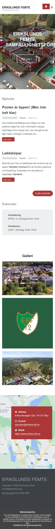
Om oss (25, 59)
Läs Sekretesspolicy (32, 525)
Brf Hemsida (8, 492)
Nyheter (23, 117)
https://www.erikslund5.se (27, 433)
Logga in (46, 6)
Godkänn (17, 525)
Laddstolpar (12, 153)
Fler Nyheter (42, 193)
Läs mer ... (8, 139)
